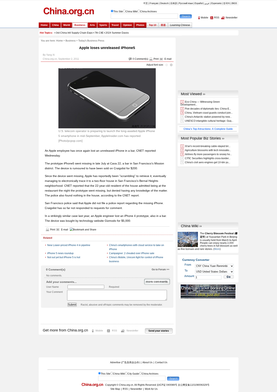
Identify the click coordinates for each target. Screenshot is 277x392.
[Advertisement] (107, 316)
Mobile (99, 330)
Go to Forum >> (160, 269)
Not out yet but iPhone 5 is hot (63, 257)
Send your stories (158, 330)
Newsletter (132, 330)
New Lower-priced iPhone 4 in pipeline (68, 245)
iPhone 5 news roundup (60, 253)
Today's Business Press (91, 40)
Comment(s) (141, 59)
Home (59, 40)
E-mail (168, 59)
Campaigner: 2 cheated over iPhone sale (131, 253)
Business (70, 40)
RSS (114, 330)
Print (156, 59)
